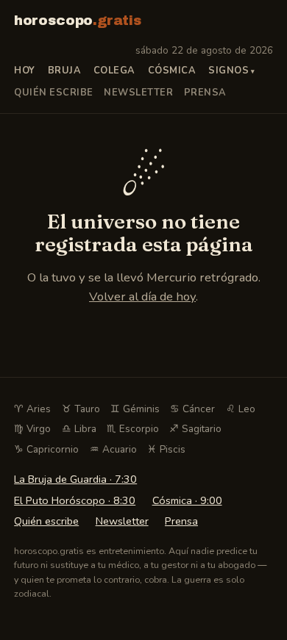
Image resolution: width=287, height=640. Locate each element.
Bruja (65, 70)
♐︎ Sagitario (195, 429)
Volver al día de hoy (142, 296)
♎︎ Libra (79, 429)
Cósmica (172, 70)
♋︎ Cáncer (192, 409)
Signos (228, 70)
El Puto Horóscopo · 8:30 (74, 500)
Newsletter (138, 92)
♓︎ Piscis (166, 449)
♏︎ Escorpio (133, 429)
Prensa (205, 92)
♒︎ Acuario (113, 449)
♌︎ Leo (240, 409)
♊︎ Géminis (135, 409)
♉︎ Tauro (81, 409)
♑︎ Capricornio (46, 449)
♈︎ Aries (32, 409)
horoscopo (77, 20)
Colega (114, 70)
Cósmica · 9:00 (187, 500)
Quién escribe (53, 92)
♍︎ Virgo (32, 429)
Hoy (24, 70)
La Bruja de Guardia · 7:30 (75, 479)
